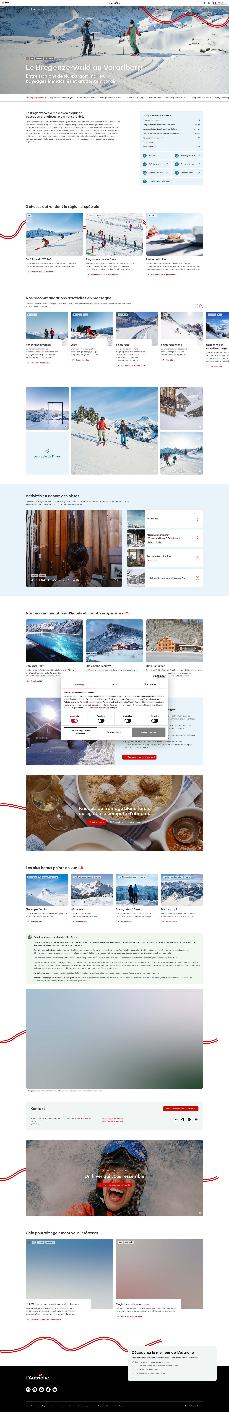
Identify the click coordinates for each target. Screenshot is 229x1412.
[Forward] (201, 306)
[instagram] (28, 1389)
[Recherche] (204, 3)
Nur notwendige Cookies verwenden (80, 732)
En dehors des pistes (86, 97)
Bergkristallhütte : (133, 741)
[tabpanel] (114, 548)
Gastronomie (155, 97)
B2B (112, 1406)
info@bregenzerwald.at (112, 1118)
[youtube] (54, 1389)
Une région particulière (36, 97)
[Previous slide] (31, 1038)
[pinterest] (41, 1389)
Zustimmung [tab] (78, 685)
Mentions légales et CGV (44, 1406)
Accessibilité (103, 1406)
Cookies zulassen (148, 732)
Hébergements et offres (110, 97)
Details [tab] (114, 684)
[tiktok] (48, 1389)
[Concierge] (209, 3)
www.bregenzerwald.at (112, 1121)
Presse (121, 1406)
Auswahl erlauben (114, 732)
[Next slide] (198, 1038)
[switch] (101, 721)
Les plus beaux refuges (135, 97)
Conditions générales (86, 1406)
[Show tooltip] (226, 91)
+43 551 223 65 (84, 1118)
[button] (220, 3)
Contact (29, 1406)
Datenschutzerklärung (99, 708)
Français (220, 3)
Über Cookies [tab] (150, 684)
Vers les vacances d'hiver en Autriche (181, 1109)
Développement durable (200, 97)
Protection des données (66, 1406)
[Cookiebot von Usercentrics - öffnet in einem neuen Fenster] (155, 676)
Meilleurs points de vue (175, 97)
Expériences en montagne (61, 97)
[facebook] (34, 1389)
